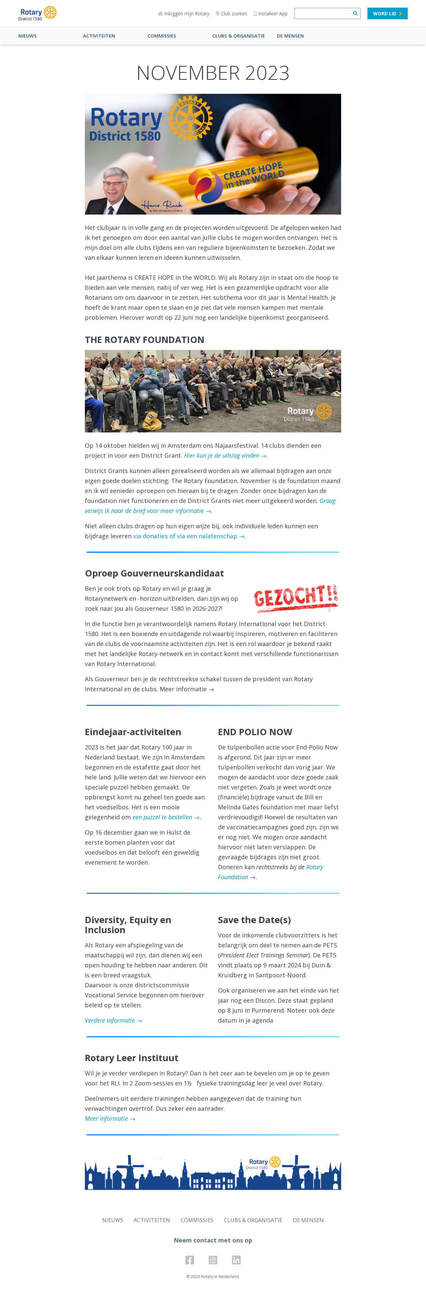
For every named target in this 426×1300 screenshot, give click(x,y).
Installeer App (273, 13)
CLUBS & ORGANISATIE (238, 36)
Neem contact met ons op (213, 1240)
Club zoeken (234, 13)
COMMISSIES (161, 36)
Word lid (384, 13)
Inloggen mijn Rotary (186, 13)
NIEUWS (27, 36)
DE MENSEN (290, 36)
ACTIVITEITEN (99, 36)
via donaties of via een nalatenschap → (189, 536)
